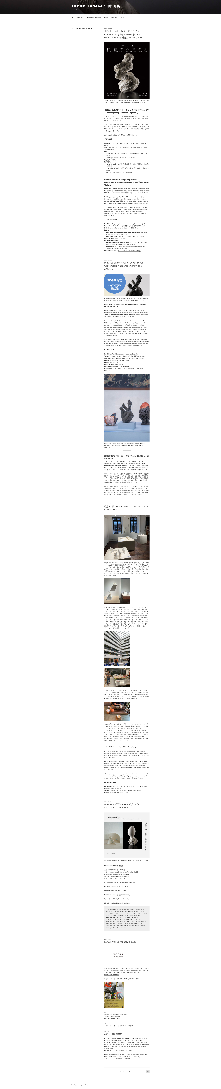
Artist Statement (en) (93, 17)
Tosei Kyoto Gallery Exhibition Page (129, 251)
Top (72, 17)
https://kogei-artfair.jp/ (111, 974)
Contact (123, 17)
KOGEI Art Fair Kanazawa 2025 (120, 941)
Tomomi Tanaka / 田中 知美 (95, 6)
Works (106, 17)
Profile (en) (80, 17)
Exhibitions (114, 17)
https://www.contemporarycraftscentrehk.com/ (119, 882)
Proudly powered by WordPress (79, 1085)
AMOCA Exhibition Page (121, 366)
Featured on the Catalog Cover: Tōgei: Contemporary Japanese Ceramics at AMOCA (123, 265)
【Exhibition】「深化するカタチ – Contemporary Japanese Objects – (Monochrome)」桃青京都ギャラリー (123, 34)
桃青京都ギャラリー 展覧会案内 (122, 172)
